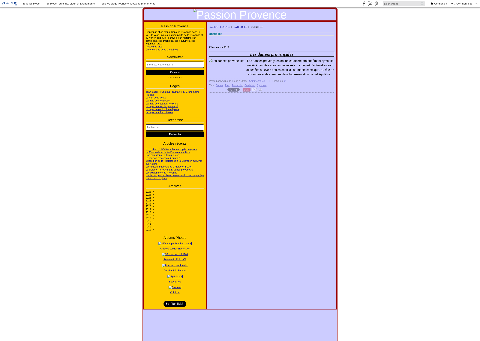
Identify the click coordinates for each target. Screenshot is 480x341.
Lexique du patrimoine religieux (162, 109)
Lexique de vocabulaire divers (162, 103)
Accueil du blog (154, 46)
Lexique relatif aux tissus (159, 112)
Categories (240, 27)
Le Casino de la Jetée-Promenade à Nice (168, 152)
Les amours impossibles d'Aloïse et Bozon (169, 166)
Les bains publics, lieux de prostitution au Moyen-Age (175, 175)
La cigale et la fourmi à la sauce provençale (169, 169)
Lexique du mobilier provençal (162, 106)
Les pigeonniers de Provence (161, 172)
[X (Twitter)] (370, 4)
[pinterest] (376, 4)
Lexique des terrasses (158, 100)
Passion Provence (219, 27)
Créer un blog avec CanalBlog (162, 49)
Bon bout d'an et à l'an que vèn (162, 155)
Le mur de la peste (156, 97)
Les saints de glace (156, 178)
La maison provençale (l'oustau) (163, 158)
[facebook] (364, 4)
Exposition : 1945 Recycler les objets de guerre (171, 149)
